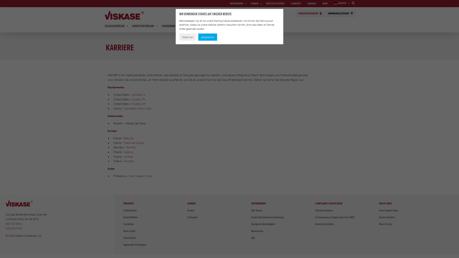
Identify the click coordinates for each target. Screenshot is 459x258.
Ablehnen (187, 37)
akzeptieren (207, 37)
